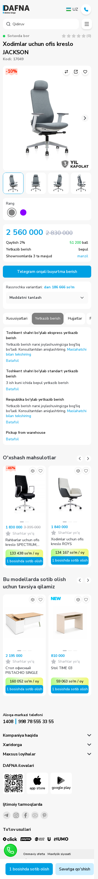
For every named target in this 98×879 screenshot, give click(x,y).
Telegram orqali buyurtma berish (47, 271)
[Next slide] (85, 118)
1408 (8, 722)
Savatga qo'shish (74, 869)
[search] (41, 24)
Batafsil (12, 360)
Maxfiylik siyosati (59, 854)
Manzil (82, 256)
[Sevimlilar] (40, 471)
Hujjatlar (75, 318)
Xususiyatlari (16, 318)
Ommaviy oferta (34, 854)
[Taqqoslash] (33, 471)
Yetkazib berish (47, 318)
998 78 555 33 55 (36, 722)
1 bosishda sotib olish (29, 869)
